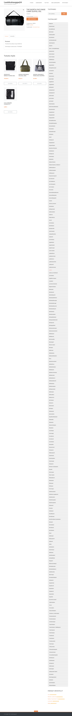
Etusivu (31, 2)
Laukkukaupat (39, 2)
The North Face (36, 27)
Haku (64, 13)
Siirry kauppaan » (32, 19)
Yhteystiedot (65, 2)
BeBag (49, 703)
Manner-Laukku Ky (52, 696)
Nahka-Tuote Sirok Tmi (53, 699)
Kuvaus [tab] (6, 36)
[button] (23, 10)
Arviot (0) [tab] (12, 36)
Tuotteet (46, 2)
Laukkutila (50, 701)
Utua (49, 694)
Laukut (31, 24)
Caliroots (36, 16)
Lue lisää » (10, 83)
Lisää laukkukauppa (55, 2)
